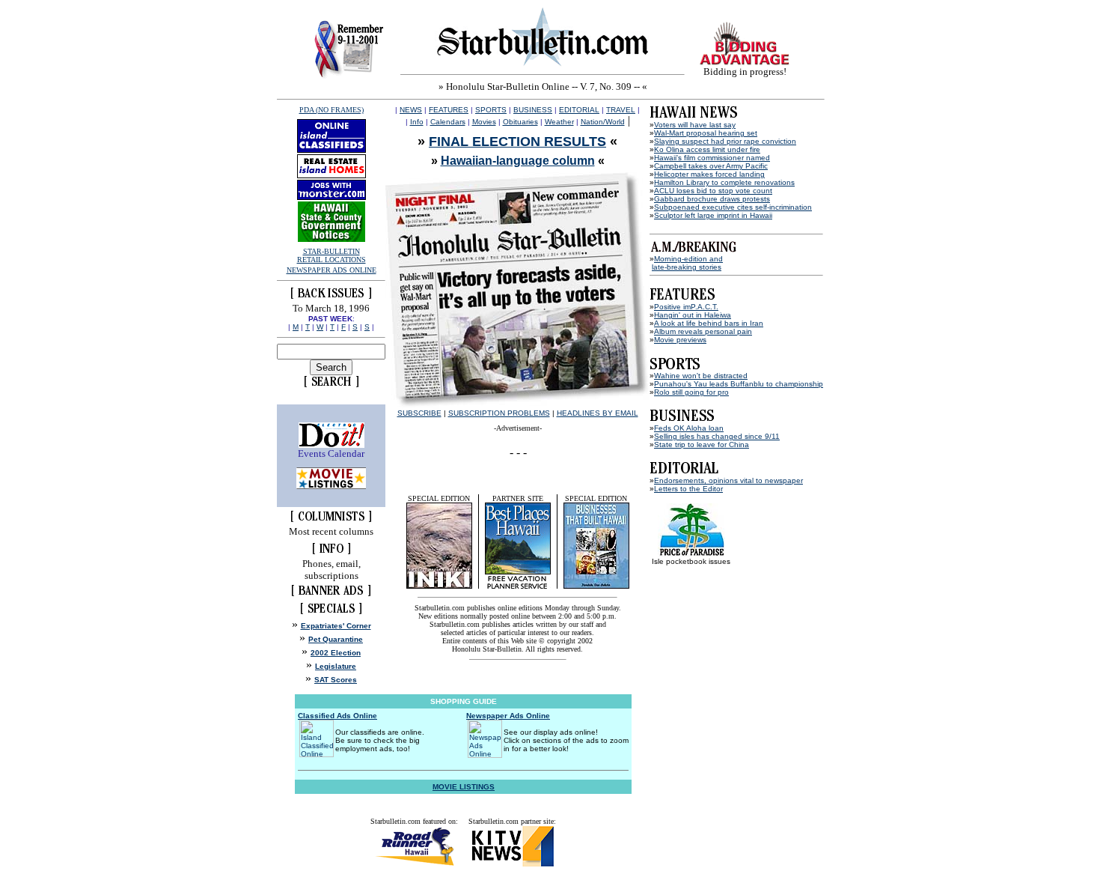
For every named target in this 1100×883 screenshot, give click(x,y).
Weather (559, 122)
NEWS (411, 110)
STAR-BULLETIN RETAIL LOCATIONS (331, 255)
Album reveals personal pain (703, 331)
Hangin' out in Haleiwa (692, 315)
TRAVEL (620, 110)
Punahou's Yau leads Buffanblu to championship (738, 384)
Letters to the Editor (688, 489)
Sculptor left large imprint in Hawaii (713, 215)
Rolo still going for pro (691, 392)
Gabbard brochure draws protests (712, 199)
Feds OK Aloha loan (689, 428)
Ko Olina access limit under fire (707, 149)
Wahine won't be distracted (701, 375)
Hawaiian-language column (518, 160)
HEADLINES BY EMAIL (597, 413)
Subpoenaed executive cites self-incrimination (733, 207)
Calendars (447, 122)
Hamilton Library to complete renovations (724, 182)
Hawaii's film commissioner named (712, 158)
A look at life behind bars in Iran (708, 323)
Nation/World (603, 122)
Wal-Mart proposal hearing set (705, 133)
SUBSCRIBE (419, 413)
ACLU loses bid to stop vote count (713, 190)
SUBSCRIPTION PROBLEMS (499, 413)
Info (417, 122)
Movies (484, 122)
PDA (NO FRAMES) (331, 110)
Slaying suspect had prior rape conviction (725, 141)
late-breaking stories (686, 267)
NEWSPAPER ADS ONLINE (331, 270)
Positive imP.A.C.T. (686, 307)
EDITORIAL (579, 110)
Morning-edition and (688, 259)
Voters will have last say (695, 125)
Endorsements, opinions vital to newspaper (728, 480)
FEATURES (448, 110)
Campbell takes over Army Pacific (711, 166)
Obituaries (520, 122)
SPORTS (491, 110)
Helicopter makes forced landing (709, 174)
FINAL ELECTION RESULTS (517, 141)
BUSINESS (532, 110)
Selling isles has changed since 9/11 (717, 436)
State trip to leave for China (701, 444)
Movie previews (680, 340)
